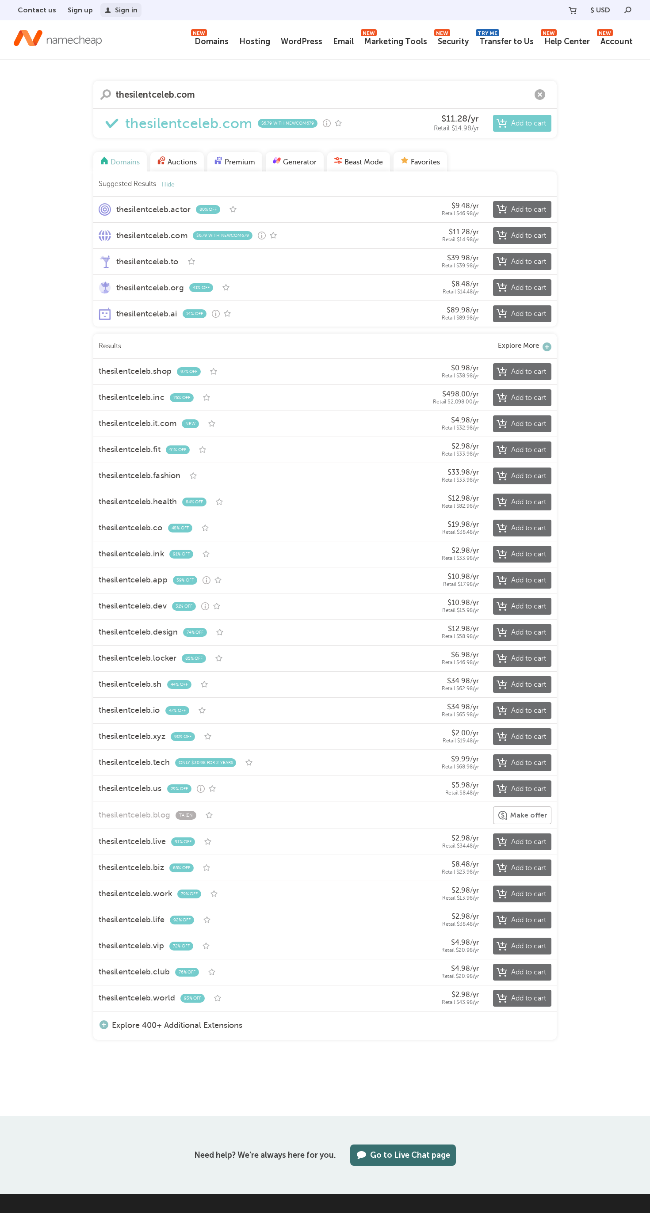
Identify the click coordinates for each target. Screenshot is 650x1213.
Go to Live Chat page (410, 1155)
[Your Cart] (572, 10)
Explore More (518, 345)
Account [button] (616, 40)
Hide (168, 184)
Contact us (37, 10)
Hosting (254, 41)
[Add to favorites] (338, 123)
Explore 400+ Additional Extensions (177, 1025)
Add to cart (528, 123)
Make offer (528, 815)
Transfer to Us (506, 40)
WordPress (301, 41)
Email (343, 41)
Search (105, 94)
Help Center (566, 40)
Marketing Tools (395, 40)
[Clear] (540, 94)
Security (452, 40)
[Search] (627, 10)
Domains (211, 40)
